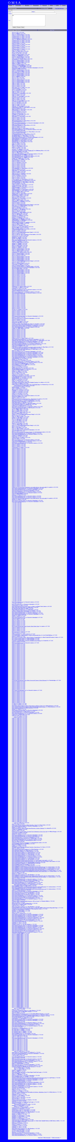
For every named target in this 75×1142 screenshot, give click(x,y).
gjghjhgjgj (14, 65)
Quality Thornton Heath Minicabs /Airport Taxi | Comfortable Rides (26, 384)
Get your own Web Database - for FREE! (37, 1140)
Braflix (13, 1063)
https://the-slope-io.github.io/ (18, 851)
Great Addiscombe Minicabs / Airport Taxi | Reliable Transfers (25, 382)
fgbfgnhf (13, 241)
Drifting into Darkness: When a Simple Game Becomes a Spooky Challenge (28, 828)
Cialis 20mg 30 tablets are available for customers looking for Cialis (26, 347)
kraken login (14, 436)
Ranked (13, 247)
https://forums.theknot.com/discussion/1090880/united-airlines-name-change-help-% (30, 871)
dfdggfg (13, 359)
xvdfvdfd (14, 391)
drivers (13, 1081)
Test (13, 32)
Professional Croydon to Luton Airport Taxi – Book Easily (24, 399)
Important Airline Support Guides (19, 1099)
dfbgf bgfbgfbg (15, 140)
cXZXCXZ (14, 225)
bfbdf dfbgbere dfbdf (16, 128)
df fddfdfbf (14, 114)
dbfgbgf (13, 379)
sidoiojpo (14, 185)
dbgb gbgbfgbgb (15, 139)
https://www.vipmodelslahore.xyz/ (19, 153)
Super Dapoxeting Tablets (17, 404)
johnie (13, 444)
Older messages (46, 1137)
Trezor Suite (14, 264)
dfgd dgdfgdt (14, 198)
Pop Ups (14, 309)
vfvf (13, 365)
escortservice (15, 1028)
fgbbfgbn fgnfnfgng (16, 189)
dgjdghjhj (14, 68)
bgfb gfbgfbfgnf (15, 360)
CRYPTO (14, 933)
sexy (13, 39)
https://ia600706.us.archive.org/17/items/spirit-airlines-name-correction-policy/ (28, 869)
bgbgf (13, 380)
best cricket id (15, 631)
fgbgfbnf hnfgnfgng (16, 181)
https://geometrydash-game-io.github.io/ (20, 849)
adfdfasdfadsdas (15, 220)
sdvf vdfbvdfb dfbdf (16, 182)
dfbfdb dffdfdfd (15, 109)
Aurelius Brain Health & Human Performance (21, 325)
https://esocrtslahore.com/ (17, 156)
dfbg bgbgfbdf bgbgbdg (17, 120)
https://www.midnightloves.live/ (18, 341)
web (13, 52)
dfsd (13, 195)
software (14, 435)
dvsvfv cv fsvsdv (15, 226)
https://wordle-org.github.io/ (18, 708)
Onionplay (14, 1087)
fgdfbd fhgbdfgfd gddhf (17, 107)
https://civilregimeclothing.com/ (18, 862)
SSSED (13, 414)
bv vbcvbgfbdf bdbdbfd (17, 180)
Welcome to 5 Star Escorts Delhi (19, 401)
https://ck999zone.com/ (17, 364)
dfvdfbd (13, 244)
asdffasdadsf (15, 201)
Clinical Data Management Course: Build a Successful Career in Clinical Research (29, 680)
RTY (13, 418)
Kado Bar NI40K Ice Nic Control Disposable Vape (22, 907)
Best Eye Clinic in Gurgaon (18, 840)
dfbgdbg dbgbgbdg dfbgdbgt (18, 369)
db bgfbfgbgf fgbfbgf (16, 136)
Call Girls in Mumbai (16, 1066)
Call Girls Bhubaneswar (17, 711)
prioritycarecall (15, 1097)
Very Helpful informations (17, 1062)
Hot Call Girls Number (16, 1017)
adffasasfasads (15, 173)
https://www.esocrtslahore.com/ (18, 918)
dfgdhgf (13, 366)
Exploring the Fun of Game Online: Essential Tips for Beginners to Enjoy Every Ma (29, 831)
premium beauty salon (16, 1109)
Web (13, 387)
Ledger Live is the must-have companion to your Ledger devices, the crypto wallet (29, 487)
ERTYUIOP (14, 412)
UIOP (13, 416)
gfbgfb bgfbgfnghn (16, 138)
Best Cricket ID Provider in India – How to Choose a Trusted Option (26, 637)
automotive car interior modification (19, 343)
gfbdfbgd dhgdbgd (16, 187)
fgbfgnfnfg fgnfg (15, 141)
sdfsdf (13, 290)
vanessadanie (15, 1018)
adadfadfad (14, 194)
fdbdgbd (13, 237)
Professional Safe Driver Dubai (18, 403)
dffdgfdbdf (14, 390)
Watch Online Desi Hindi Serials (19, 607)
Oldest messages (56, 1137)
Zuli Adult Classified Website (18, 266)
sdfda (13, 83)
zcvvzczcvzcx (15, 235)
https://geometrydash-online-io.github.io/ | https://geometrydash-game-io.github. (29, 706)
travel (13, 34)
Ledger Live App (15, 338)
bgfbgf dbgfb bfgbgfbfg (17, 125)
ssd (13, 408)
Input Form (40, 1137)
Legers (13, 51)
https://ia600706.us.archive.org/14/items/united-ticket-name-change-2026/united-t (29, 886)
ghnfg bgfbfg (14, 209)
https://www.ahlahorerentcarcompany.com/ (21, 606)
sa (12, 422)
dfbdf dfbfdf (14, 116)
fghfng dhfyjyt (15, 205)
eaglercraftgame (17, 385)
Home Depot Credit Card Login (18, 1072)
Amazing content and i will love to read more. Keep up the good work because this (29, 1077)
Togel (13, 905)
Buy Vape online (15, 1029)
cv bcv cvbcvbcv (15, 179)
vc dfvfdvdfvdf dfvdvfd (17, 134)
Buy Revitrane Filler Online (17, 608)
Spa (15, 1067)
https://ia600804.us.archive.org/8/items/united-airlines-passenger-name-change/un (29, 870)
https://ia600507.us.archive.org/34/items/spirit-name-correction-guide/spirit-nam (29, 867)
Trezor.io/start (15, 605)
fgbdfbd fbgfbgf (15, 219)
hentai (13, 1121)
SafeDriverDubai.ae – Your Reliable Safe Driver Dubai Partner (25, 1014)
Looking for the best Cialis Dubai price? (20, 348)
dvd (13, 89)
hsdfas (13, 171)
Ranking (16, 1106)
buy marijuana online (16, 1031)
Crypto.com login (15, 1107)
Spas (15, 1069)
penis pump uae (15, 363)
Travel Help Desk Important (20, 1104)
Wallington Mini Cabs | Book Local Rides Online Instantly (24, 340)
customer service (15, 35)
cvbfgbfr (13, 392)
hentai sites (14, 1123)
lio (12, 1027)
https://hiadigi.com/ (16, 1011)
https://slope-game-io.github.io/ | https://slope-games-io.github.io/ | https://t (28, 705)
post (13, 934)
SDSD (13, 146)
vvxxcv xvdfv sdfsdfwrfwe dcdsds (19, 131)
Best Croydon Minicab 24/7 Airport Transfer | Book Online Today (25, 626)
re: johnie (14, 703)
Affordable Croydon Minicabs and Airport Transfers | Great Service (26, 847)
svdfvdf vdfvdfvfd (15, 184)
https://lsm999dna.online (17, 843)
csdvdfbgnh (14, 1125)
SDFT (13, 191)
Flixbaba (14, 1085)
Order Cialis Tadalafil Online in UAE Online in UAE (22, 1120)
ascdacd (14, 394)
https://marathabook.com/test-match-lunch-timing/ (22, 860)
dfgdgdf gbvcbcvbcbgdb (17, 375)
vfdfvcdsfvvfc (15, 93)
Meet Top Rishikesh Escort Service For (20, 838)
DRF (13, 145)
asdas (13, 144)
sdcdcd (13, 230)
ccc (13, 1130)
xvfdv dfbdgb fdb (15, 376)
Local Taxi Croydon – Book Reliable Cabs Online (22, 323)
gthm (13, 1071)
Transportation (15, 447)
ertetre (13, 147)
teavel (13, 231)
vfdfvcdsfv (14, 96)
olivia (13, 78)
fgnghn (13, 1070)
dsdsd (13, 890)
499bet (13, 63)
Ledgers (13, 158)
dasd (13, 151)
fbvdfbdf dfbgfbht (15, 378)
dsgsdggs (14, 149)
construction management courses (19, 1010)
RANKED (14, 1117)
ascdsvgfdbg (14, 59)
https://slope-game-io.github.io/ (18, 853)
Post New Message (59, 8)
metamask (14, 288)
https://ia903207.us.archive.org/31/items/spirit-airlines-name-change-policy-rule (28, 875)
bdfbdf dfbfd (14, 170)
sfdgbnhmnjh (14, 252)
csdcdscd (14, 374)
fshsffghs (14, 217)
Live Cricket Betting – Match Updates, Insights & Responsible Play (26, 635)
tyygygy (13, 53)
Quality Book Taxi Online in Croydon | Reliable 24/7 (23, 150)
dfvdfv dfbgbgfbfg (15, 190)
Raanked (14, 1103)
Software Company (16, 924)
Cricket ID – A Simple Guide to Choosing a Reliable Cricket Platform (26, 640)
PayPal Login (15, 904)
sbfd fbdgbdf (14, 212)
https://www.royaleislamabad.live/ (19, 123)
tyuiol (13, 214)
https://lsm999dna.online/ (17, 885)
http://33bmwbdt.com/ (16, 155)
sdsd (13, 421)
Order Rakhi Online (16, 402)
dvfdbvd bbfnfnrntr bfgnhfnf (17, 222)
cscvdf (13, 1054)
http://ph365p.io (15, 159)
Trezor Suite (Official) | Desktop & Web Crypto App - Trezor (24, 825)
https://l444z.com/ (16, 72)
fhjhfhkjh (14, 55)
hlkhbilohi (14, 1089)
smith (13, 715)
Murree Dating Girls (16, 903)
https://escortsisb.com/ (17, 267)
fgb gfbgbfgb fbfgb (16, 135)
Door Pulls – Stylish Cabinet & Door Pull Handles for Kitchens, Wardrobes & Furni (29, 1092)
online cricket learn (16, 634)
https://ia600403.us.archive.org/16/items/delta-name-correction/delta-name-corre (29, 889)
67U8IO (13, 417)
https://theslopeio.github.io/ (18, 850)
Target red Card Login (16, 1102)
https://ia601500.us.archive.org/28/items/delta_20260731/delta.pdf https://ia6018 (29, 876)
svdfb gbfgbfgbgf (15, 358)
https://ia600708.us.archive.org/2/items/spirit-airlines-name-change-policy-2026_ (29, 868)
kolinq (13, 493)
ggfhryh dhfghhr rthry (16, 368)
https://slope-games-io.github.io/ (19, 852)
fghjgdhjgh (14, 215)
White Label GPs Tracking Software (19, 1052)
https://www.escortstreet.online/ (18, 67)
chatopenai (14, 1108)
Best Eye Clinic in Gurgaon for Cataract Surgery (22, 432)
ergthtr (13, 393)
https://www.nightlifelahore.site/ (18, 129)
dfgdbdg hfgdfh (15, 193)
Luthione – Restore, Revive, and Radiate (20, 610)
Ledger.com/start (15, 386)
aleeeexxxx (14, 236)
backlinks (14, 910)
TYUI (13, 148)
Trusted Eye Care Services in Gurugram (20, 842)
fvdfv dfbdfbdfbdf (15, 168)
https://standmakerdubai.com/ (18, 1016)
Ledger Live (14, 346)
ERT (13, 415)
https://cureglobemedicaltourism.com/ (20, 1013)
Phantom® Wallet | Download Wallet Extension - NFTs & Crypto (25, 901)
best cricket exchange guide (18, 638)
